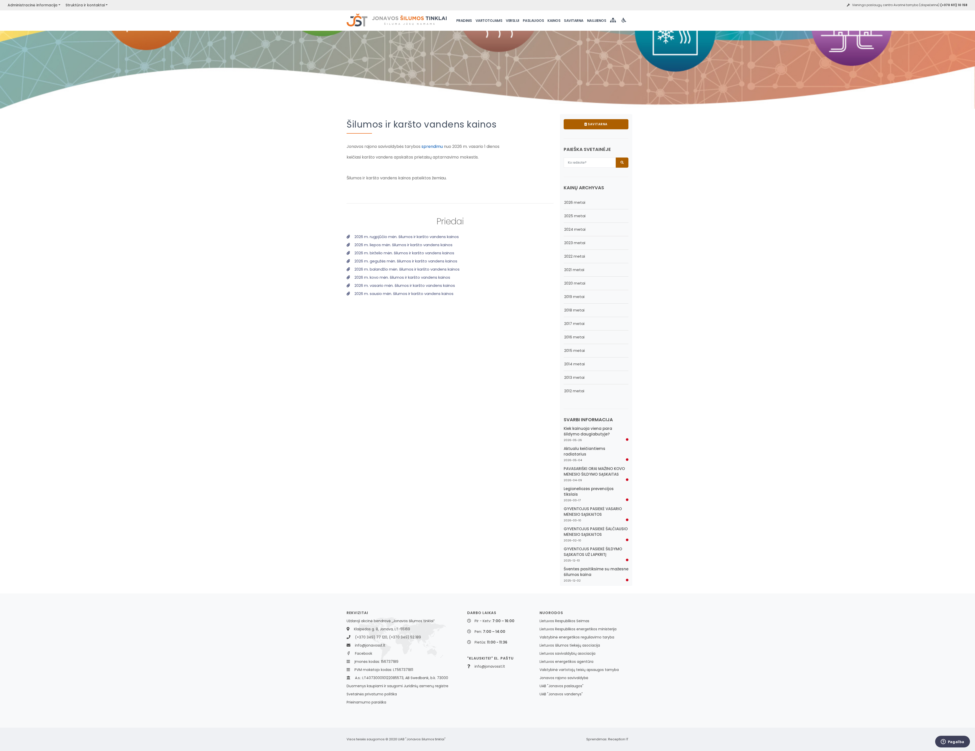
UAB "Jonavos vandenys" (561, 694)
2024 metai (575, 229)
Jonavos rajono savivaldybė (564, 677)
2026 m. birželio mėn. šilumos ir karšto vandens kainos (403, 253)
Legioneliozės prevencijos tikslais (589, 491)
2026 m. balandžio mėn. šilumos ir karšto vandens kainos (406, 269)
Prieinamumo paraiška (366, 702)
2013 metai (574, 377)
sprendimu (432, 146)
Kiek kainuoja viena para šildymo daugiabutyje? (588, 431)
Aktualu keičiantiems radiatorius (584, 451)
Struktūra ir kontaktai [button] (85, 5)
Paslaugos (533, 20)
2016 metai (574, 337)
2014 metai (574, 364)
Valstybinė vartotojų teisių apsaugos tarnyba (579, 669)
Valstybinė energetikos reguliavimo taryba (577, 637)
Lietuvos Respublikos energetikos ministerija (578, 629)
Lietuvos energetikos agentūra (566, 661)
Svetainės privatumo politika (372, 694)
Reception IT (618, 739)
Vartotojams (489, 20)
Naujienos (596, 20)
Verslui (512, 20)
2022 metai (574, 256)
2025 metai (575, 215)
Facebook (363, 653)
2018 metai (574, 310)
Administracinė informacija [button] (32, 5)
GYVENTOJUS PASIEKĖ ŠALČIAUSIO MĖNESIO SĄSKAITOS (596, 531)
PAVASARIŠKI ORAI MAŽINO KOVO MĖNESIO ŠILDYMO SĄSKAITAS (594, 471)
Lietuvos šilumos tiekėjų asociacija (570, 645)
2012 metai (574, 391)
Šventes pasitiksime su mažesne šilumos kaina (596, 571)
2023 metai (574, 242)
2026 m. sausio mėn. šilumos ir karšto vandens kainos (403, 293)
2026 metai (574, 202)
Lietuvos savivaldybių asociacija (567, 653)
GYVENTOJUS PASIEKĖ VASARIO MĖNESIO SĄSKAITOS (593, 511)
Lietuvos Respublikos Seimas (564, 620)
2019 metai (574, 296)
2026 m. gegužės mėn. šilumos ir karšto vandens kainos (405, 261)
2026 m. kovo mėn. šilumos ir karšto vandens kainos (401, 277)
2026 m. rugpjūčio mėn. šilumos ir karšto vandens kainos (406, 236)
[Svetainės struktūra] (614, 20)
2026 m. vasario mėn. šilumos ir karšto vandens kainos (404, 285)
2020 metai (574, 283)
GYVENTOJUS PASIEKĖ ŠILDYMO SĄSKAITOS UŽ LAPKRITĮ (593, 551)
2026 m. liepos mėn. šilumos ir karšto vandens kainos (402, 244)
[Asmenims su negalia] (624, 20)
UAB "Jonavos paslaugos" (561, 686)
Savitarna (573, 20)
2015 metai (574, 350)
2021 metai (574, 269)
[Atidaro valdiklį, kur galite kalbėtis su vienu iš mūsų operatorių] (952, 742)
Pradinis (464, 20)
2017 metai (574, 323)
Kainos (553, 20)
